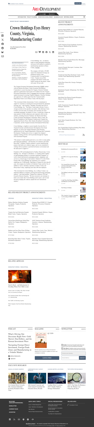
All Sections (84, 17)
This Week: (73, 349)
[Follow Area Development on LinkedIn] (10, 419)
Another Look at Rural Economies (19, 65)
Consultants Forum (14, 3)
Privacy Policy (52, 425)
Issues (57, 329)
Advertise (21, 3)
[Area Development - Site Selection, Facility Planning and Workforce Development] (47, 9)
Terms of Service (60, 425)
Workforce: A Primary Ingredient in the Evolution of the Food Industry (19, 78)
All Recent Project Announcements (67, 134)
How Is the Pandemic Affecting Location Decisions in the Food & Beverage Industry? (19, 74)
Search (52, 14)
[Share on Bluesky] (3, 52)
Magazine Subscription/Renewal (16, 402)
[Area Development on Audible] (32, 419)
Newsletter (13, 406)
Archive (83, 329)
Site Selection (32, 409)
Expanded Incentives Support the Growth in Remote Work (19, 69)
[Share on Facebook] (3, 44)
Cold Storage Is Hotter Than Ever (19, 67)
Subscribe (78, 3)
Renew (83, 3)
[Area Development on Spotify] (28, 419)
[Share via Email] (3, 56)
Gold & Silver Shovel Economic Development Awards (55, 405)
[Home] (19, 419)
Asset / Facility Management (35, 404)
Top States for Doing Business (55, 413)
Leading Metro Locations (53, 411)
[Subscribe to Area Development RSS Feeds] (14, 419)
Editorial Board (68, 17)
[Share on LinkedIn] (3, 35)
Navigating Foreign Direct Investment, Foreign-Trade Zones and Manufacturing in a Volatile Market (19, 348)
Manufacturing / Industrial (42, 198)
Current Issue (13, 409)
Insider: (72, 345)
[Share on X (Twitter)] (3, 40)
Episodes (30, 329)
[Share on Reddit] (3, 48)
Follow (41, 14)
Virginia (37, 67)
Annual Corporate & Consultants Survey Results (55, 409)
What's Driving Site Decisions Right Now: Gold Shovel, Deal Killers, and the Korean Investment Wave (20, 338)
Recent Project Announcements (19, 21)
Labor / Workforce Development (36, 407)
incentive (34, 93)
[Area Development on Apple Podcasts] (23, 419)
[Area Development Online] (31, 423)
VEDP (42, 86)
